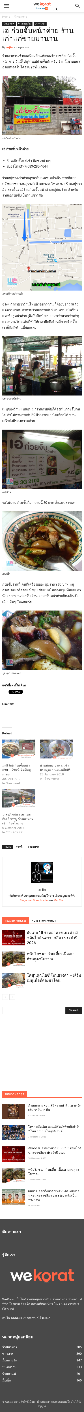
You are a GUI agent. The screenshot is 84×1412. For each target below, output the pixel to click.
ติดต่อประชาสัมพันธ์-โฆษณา (30, 1318)
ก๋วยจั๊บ (19, 846)
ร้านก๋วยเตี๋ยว (24, 23)
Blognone (26, 900)
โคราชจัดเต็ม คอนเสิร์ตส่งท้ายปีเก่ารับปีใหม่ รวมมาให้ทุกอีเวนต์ (54, 1129)
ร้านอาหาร (20, 16)
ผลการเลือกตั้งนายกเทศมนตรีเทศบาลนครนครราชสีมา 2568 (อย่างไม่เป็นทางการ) (54, 1196)
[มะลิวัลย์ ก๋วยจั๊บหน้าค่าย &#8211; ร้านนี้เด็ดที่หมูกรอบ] (18, 749)
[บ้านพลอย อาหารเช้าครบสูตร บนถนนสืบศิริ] (56, 749)
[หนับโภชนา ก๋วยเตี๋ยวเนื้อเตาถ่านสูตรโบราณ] (13, 959)
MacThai (59, 900)
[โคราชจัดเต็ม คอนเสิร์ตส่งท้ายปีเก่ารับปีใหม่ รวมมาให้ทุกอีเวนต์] (13, 1132)
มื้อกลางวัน (9, 1360)
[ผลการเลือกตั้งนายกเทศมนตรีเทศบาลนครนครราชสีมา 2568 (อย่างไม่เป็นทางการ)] (13, 1197)
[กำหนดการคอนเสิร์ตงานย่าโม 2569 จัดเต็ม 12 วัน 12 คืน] (13, 1111)
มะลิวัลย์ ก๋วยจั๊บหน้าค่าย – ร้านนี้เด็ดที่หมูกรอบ (16, 770)
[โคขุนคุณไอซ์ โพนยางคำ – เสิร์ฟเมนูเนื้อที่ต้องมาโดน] (13, 980)
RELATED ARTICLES (15, 921)
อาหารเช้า (40, 23)
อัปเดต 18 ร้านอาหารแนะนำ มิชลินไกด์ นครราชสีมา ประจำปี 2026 (52, 937)
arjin (9, 47)
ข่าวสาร (8, 1353)
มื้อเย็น (6, 1380)
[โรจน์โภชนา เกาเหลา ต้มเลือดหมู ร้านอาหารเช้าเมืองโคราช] (18, 798)
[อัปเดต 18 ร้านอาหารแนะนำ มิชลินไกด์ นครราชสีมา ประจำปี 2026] (13, 937)
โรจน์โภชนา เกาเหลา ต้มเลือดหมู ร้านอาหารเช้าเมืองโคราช (17, 819)
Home (6, 16)
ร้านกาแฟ (9, 1373)
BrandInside (40, 900)
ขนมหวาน (9, 1367)
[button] (77, 6)
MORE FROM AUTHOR (44, 921)
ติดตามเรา (11, 1232)
